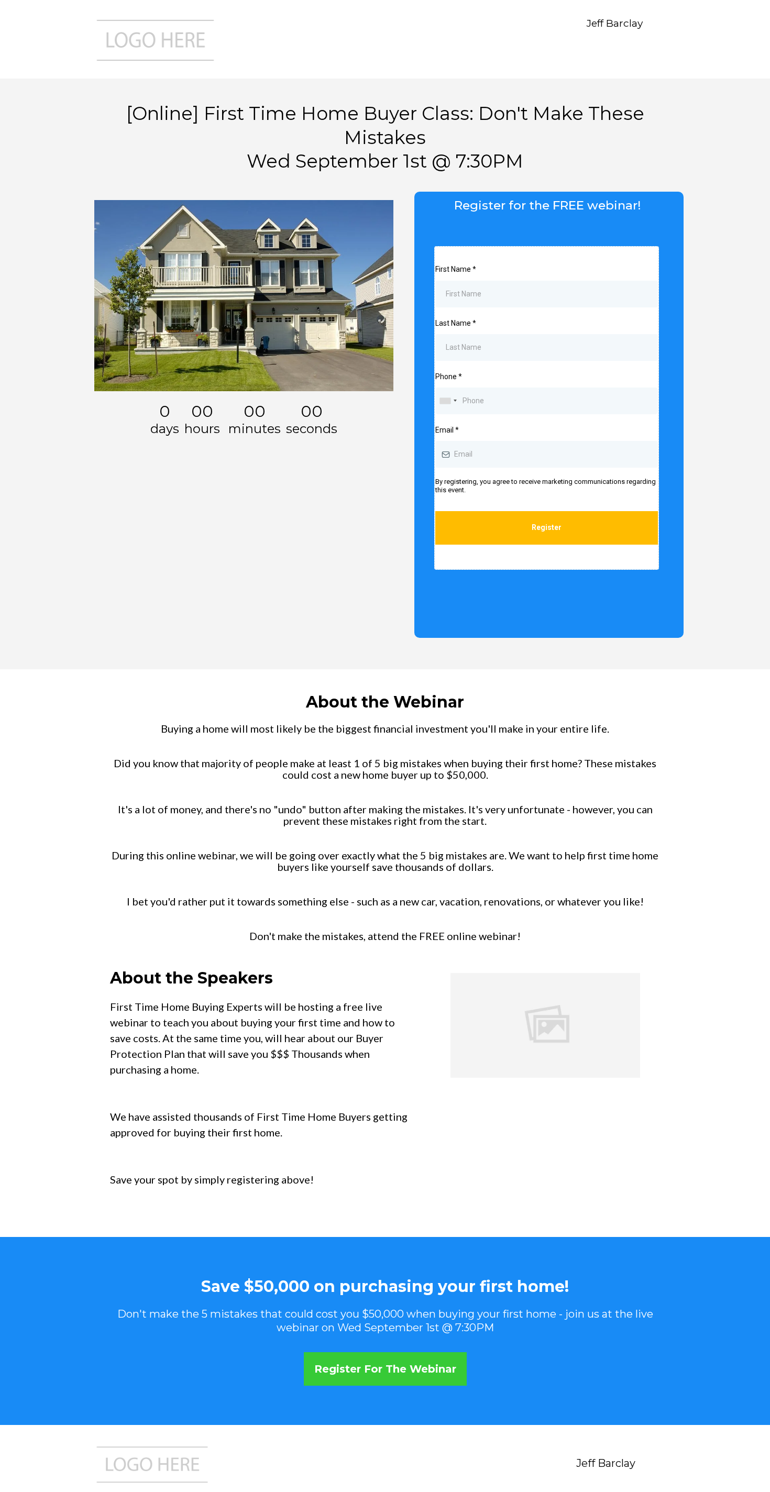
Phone (448, 376)
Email (447, 430)
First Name (455, 269)
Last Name (455, 323)
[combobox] (448, 401)
